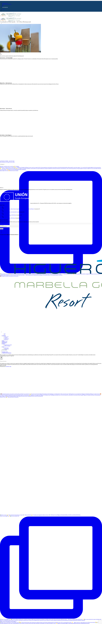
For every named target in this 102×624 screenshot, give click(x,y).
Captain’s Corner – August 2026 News (9, 214)
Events (3, 343)
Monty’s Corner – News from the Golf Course (10, 211)
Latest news (6, 347)
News (3, 346)
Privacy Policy (4, 232)
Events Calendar (7, 345)
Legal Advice (4, 231)
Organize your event (8, 344)
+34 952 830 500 (5, 7)
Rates (3, 340)
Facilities (5, 337)
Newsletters (6, 348)
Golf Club (4, 335)
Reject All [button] (12, 355)
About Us (6, 339)
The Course (6, 336)
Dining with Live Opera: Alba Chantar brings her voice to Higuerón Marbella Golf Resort (18, 208)
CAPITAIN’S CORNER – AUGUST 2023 (7, 161)
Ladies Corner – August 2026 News (8, 218)
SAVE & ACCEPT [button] (3, 365)
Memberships (4, 341)
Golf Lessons (6, 338)
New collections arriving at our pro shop (7, 162)
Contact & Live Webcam (6, 4)
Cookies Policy (4, 230)
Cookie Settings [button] (3, 355)
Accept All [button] (8, 355)
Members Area (5, 3)
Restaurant (4, 342)
